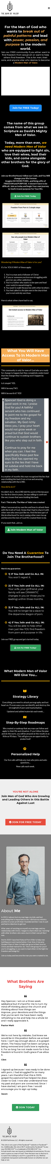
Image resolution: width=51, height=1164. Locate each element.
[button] (49, 8)
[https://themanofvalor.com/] (10, 8)
